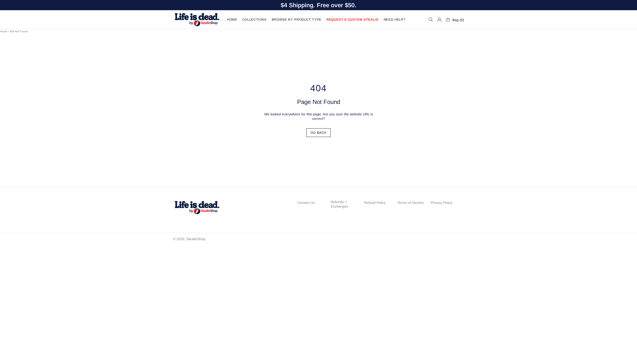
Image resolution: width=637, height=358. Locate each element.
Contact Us (306, 203)
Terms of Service (410, 203)
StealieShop (197, 19)
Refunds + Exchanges (339, 204)
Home (3, 31)
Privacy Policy (441, 203)
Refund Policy (375, 203)
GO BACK (319, 132)
